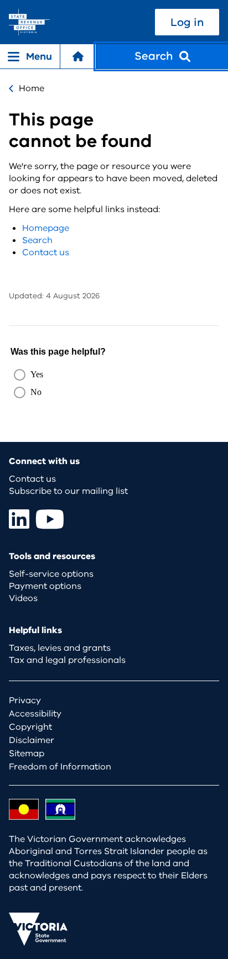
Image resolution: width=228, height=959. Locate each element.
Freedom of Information (60, 767)
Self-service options (51, 574)
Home (31, 88)
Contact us (45, 252)
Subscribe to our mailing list (68, 491)
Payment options (45, 586)
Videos (23, 598)
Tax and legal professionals (67, 660)
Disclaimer (31, 740)
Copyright (30, 727)
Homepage (45, 228)
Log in (187, 22)
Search (37, 240)
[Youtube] (50, 519)
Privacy (25, 700)
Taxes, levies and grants (60, 648)
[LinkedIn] (19, 519)
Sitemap (26, 753)
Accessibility (35, 714)
